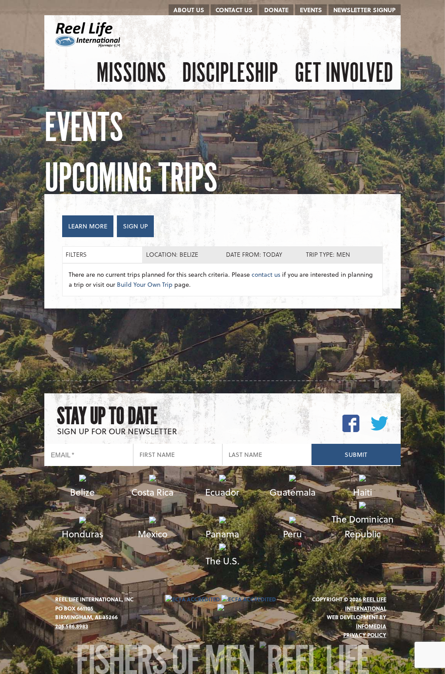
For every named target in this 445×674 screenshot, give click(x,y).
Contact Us (234, 9)
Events (311, 9)
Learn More (87, 226)
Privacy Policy (364, 635)
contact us (266, 274)
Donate (276, 9)
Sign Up (135, 226)
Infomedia (371, 626)
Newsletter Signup (364, 9)
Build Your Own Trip (145, 284)
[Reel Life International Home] (89, 34)
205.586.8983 (71, 626)
